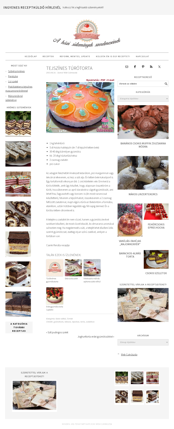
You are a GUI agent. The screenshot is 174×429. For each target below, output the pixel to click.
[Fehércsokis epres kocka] (156, 218)
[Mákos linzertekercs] (143, 188)
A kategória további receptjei (19, 327)
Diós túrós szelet (71, 278)
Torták (70, 319)
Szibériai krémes (16, 71)
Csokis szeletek (156, 273)
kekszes (68, 322)
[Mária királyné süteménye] (18, 256)
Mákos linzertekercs (143, 194)
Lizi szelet (13, 81)
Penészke (13, 76)
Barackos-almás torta (130, 255)
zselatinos (90, 322)
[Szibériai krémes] (18, 135)
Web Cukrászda (87, 32)
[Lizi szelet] (18, 195)
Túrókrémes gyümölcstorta (52, 280)
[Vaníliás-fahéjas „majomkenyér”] (130, 235)
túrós (82, 322)
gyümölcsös (59, 322)
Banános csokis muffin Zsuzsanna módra (143, 145)
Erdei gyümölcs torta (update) (54, 308)
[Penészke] (18, 165)
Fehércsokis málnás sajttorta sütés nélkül (92, 280)
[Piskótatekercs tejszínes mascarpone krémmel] (18, 225)
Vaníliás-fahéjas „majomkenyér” (130, 242)
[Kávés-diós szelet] (18, 316)
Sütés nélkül (61, 319)
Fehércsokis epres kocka (156, 226)
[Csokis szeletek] (156, 267)
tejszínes (75, 322)
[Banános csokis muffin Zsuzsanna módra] (143, 138)
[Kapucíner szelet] (18, 286)
